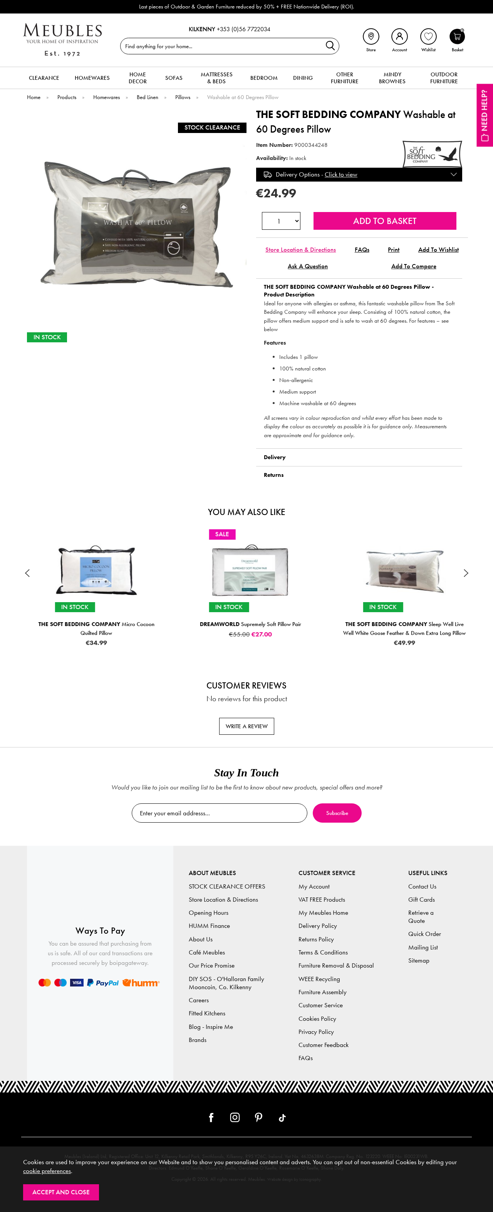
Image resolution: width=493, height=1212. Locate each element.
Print (393, 250)
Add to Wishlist (438, 250)
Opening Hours (208, 913)
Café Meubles (207, 952)
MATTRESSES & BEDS (217, 78)
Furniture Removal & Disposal (336, 965)
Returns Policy (316, 939)
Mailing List (423, 947)
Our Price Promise (212, 965)
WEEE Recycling (319, 979)
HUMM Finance (209, 926)
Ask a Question (308, 266)
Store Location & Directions (300, 250)
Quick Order (424, 934)
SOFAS (174, 77)
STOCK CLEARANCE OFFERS (227, 886)
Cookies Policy (317, 1019)
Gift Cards (421, 900)
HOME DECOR (138, 78)
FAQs (362, 250)
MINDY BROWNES (392, 78)
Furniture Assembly (322, 992)
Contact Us (422, 886)
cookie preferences (47, 1171)
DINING (303, 77)
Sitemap (418, 960)
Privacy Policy (316, 1032)
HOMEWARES (92, 77)
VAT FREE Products (321, 900)
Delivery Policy (317, 926)
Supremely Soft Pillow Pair (246, 624)
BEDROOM (264, 77)
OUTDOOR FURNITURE (444, 78)
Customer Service (320, 1005)
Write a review (247, 726)
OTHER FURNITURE (345, 78)
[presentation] (27, 573)
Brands (197, 1040)
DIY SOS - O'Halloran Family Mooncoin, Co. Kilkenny (226, 983)
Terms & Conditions (323, 952)
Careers (199, 1000)
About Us (201, 939)
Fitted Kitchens (207, 1013)
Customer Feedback (323, 1045)
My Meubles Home (323, 913)
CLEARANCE (44, 77)
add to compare (413, 266)
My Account (314, 886)
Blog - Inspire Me (211, 1027)
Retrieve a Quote (421, 917)
